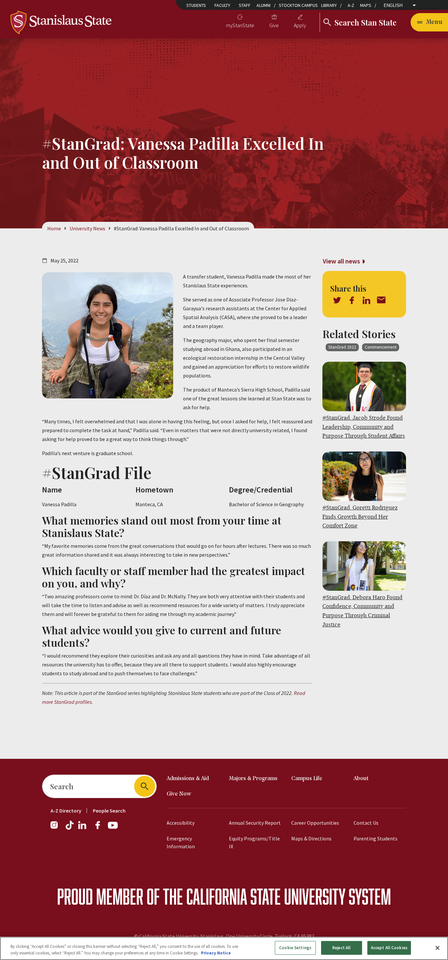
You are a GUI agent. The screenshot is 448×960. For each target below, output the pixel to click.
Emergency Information (181, 842)
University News (87, 228)
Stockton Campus (298, 5)
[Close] (437, 948)
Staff (245, 5)
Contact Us (366, 822)
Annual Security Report (255, 822)
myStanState (240, 25)
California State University (265, 896)
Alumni (263, 5)
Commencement (381, 347)
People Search (109, 810)
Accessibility (180, 822)
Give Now (179, 794)
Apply (300, 25)
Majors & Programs (253, 779)
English (393, 5)
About (361, 779)
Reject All (341, 947)
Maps (365, 5)
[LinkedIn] (82, 828)
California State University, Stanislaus (181, 936)
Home (54, 228)
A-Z (351, 5)
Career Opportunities (315, 822)
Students (196, 5)
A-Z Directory (66, 810)
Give (274, 25)
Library (329, 5)
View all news (341, 261)
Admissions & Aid (188, 779)
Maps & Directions (311, 838)
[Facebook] (100, 828)
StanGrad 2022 (342, 347)
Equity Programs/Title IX (254, 842)
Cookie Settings (295, 947)
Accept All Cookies (389, 947)
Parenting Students (375, 838)
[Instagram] (57, 828)
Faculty (222, 5)
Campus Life (306, 779)
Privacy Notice (216, 953)
